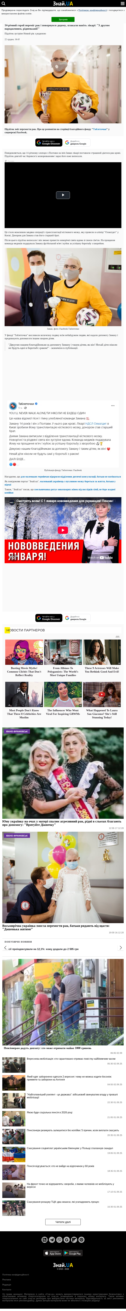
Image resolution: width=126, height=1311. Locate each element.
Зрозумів (63, 19)
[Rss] (44, 1240)
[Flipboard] (74, 1240)
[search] (3, 3)
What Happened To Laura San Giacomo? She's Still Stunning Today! (102, 714)
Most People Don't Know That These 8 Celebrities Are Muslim (24, 714)
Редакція (6, 1284)
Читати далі (63, 1222)
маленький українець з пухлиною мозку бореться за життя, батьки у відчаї (60, 482)
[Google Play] (73, 1252)
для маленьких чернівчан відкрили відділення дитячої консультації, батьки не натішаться (71, 476)
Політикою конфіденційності (92, 10)
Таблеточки (99, 129)
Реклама (6, 1279)
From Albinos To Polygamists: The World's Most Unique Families (63, 672)
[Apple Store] (53, 1252)
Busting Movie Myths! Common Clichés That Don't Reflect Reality (24, 672)
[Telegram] (52, 1240)
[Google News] (67, 1240)
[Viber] (59, 1240)
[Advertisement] (63, 375)
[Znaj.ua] (63, 3)
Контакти (6, 1289)
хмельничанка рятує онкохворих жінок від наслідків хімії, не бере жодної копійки (60, 490)
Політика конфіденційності (15, 1274)
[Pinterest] (81, 1240)
